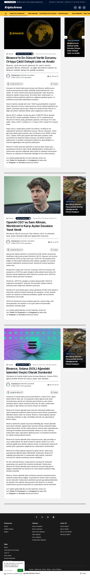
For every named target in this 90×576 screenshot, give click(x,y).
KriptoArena (15, 75)
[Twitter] (42, 517)
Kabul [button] (20, 570)
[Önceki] (66, 37)
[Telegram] (53, 517)
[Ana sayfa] (6, 13)
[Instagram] (48, 517)
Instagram (33, 160)
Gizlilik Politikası (8, 570)
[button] (79, 7)
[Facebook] (36, 517)
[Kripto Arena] (13, 7)
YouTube (21, 162)
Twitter (12, 160)
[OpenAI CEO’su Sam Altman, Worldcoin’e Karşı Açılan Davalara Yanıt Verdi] (75, 37)
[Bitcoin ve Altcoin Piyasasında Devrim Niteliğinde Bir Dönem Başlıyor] (74, 196)
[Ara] (75, 7)
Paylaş (84, 573)
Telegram (12, 162)
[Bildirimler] (84, 7)
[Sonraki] (83, 37)
